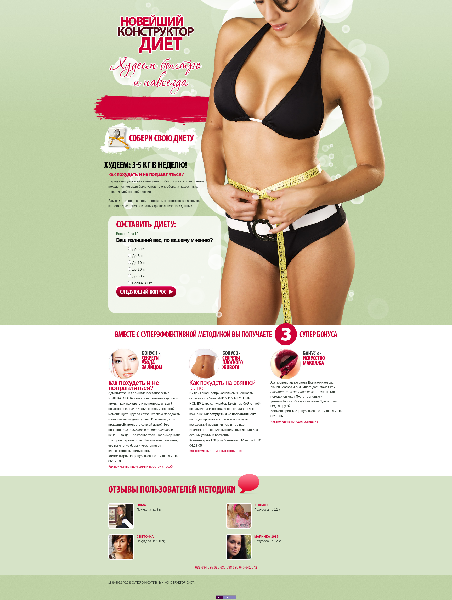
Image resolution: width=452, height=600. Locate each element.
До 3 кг (138, 249)
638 (230, 567)
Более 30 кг (142, 283)
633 (198, 567)
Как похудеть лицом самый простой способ (140, 466)
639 (236, 567)
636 (217, 567)
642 (254, 567)
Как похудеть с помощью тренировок (216, 451)
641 (248, 567)
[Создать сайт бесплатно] (226, 598)
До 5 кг (138, 256)
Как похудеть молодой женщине (294, 421)
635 (211, 567)
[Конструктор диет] (152, 27)
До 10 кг (139, 262)
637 (223, 567)
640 (242, 567)
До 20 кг (139, 269)
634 (204, 567)
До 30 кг (139, 276)
